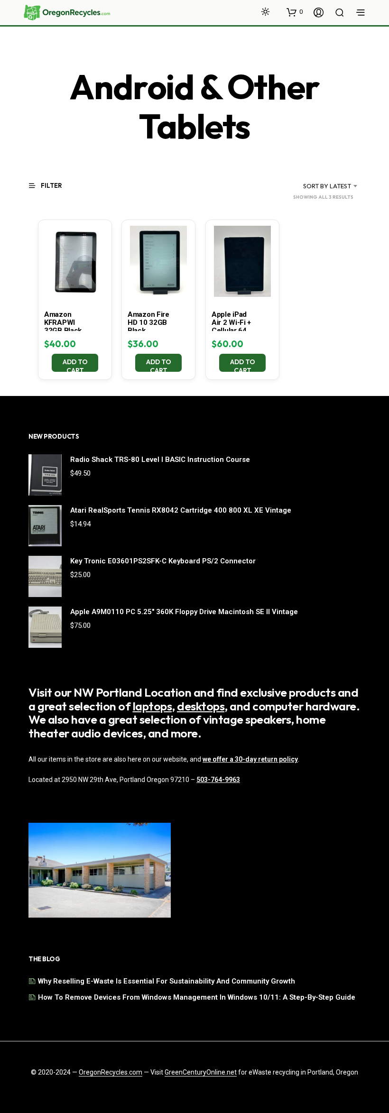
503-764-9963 (218, 779)
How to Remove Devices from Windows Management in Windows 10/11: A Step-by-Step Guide (196, 997)
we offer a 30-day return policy (250, 759)
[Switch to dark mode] (265, 11)
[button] (295, 12)
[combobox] (315, 186)
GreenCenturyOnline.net (201, 1072)
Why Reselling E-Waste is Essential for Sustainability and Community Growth (166, 981)
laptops (152, 706)
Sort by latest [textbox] (327, 186)
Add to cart (75, 365)
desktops (200, 706)
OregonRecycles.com (110, 1072)
